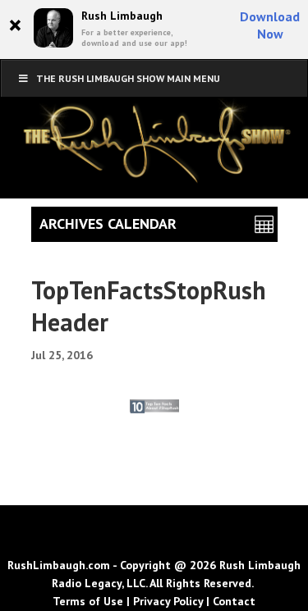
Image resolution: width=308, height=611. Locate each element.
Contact (234, 601)
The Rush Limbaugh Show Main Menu (128, 78)
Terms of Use (88, 601)
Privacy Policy (168, 601)
